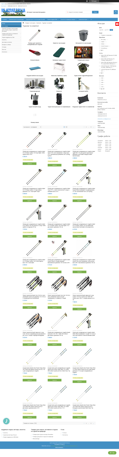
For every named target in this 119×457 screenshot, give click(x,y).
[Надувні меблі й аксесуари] (35, 68)
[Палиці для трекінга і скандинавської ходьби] (35, 35)
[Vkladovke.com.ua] (13, 12)
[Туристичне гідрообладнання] (83, 68)
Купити (30, 163)
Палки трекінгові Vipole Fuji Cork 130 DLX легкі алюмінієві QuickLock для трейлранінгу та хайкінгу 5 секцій (59, 297)
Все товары (5, 26)
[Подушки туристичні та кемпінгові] (83, 99)
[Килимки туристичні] (59, 52)
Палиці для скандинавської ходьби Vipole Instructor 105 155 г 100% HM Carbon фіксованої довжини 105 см (59, 334)
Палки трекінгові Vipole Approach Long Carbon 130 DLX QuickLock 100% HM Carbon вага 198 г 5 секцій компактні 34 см (83, 297)
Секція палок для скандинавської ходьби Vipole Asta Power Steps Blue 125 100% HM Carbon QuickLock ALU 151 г (59, 406)
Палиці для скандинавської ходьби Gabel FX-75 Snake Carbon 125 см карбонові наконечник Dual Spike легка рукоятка (84, 225)
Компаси (59, 91)
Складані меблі (83, 91)
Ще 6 (102, 50)
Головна (4, 19)
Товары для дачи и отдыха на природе (43, 436)
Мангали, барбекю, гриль (59, 75)
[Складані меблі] (83, 84)
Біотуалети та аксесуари (83, 43)
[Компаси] (59, 84)
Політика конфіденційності (71, 446)
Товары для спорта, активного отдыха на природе (10, 34)
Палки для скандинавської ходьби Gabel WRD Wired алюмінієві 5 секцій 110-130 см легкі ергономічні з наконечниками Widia (84, 334)
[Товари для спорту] (83, 52)
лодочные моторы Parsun (10, 435)
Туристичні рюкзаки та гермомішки (59, 106)
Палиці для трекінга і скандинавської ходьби (34, 43)
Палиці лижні (35, 122)
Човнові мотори (83, 19)
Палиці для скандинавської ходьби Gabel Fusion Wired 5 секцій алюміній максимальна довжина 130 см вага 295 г (59, 261)
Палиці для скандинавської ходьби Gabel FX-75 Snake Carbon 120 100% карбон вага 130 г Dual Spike (34, 261)
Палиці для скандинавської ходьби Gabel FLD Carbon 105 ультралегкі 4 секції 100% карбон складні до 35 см (34, 225)
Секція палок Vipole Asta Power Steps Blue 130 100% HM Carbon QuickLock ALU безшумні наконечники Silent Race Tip (84, 406)
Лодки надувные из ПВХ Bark (10, 437)
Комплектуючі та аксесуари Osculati (35, 19)
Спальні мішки (34, 60)
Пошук (95, 12)
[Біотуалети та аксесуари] (83, 35)
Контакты (4, 52)
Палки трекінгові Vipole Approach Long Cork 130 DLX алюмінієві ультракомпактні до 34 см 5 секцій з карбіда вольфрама (34, 334)
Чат (113, 452)
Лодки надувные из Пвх (8, 37)
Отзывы (4, 47)
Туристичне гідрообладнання (83, 75)
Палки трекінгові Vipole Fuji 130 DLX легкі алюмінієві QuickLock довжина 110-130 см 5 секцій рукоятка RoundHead (34, 297)
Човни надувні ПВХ (52, 19)
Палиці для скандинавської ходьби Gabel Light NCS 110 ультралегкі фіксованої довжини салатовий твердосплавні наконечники (84, 154)
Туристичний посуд (35, 106)
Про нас (4, 49)
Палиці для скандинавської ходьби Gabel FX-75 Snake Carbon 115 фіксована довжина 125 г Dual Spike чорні (34, 190)
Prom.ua (68, 443)
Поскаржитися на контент (57, 446)
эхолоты (5, 432)
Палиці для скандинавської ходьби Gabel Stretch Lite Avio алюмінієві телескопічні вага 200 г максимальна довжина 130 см (84, 261)
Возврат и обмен (6, 44)
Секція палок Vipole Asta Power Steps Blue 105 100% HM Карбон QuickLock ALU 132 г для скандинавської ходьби (34, 369)
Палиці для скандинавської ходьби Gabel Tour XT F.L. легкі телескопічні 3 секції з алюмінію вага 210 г (59, 190)
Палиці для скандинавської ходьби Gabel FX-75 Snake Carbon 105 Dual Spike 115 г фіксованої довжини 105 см (59, 225)
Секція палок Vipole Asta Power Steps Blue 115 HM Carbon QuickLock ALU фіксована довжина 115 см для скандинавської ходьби (84, 370)
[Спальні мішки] (35, 52)
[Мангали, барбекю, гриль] (59, 68)
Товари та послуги (30, 23)
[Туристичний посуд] (35, 99)
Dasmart (38, 23)
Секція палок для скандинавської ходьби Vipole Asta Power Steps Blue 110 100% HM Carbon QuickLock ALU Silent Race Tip (59, 369)
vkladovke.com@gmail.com (104, 119)
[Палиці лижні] (35, 115)
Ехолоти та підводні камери (68, 19)
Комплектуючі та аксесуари (16, 19)
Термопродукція (35, 91)
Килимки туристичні (59, 60)
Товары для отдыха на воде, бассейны (43, 434)
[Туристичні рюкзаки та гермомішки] (59, 99)
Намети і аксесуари (59, 43)
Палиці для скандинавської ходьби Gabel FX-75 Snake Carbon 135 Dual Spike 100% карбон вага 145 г (34, 153)
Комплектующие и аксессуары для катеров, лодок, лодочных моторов (10, 30)
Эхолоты (4, 39)
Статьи (64, 432)
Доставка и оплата (7, 42)
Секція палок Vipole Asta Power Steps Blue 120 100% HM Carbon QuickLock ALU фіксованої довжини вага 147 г (34, 406)
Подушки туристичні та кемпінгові (83, 106)
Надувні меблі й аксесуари (35, 75)
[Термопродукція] (35, 84)
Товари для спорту (83, 60)
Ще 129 (102, 88)
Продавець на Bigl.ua (59, 444)
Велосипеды (36, 438)
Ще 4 (102, 73)
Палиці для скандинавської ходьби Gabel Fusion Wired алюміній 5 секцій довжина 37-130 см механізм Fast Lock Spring (84, 190)
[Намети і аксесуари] (59, 35)
